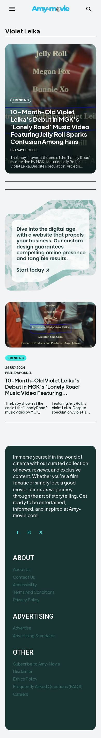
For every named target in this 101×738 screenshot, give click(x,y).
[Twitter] (40, 532)
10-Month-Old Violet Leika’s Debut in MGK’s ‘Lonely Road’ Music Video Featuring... (43, 386)
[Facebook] (17, 532)
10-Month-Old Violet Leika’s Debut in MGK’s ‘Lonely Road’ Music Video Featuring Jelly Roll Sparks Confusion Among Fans (49, 126)
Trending (21, 100)
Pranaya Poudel (24, 150)
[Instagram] (29, 532)
